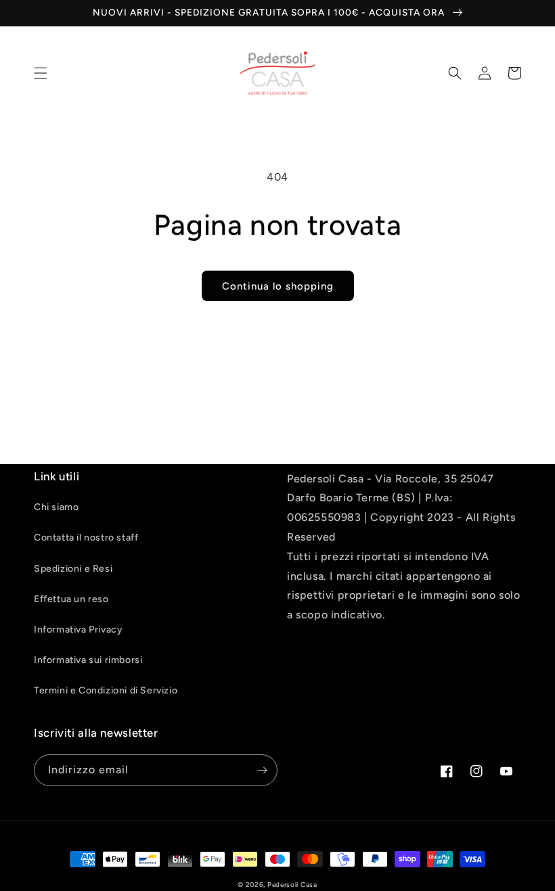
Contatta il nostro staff (86, 537)
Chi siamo (56, 507)
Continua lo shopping (278, 286)
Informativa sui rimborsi (88, 660)
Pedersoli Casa (292, 884)
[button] (41, 73)
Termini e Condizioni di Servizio (105, 690)
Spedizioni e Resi (73, 568)
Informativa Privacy (78, 629)
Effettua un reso (71, 599)
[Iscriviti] (262, 770)
